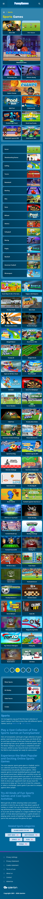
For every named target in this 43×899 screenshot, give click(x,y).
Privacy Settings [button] (11, 857)
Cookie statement (12, 865)
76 (36, 835)
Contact (9, 877)
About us (9, 873)
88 (19, 839)
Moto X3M (15, 723)
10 (36, 670)
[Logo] (21, 3)
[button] (39, 3)
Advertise (9, 881)
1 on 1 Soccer (26, 723)
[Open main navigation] (3, 3)
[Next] (12, 670)
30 (32, 839)
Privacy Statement (12, 861)
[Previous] (6, 670)
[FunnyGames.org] (4, 12)
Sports (10, 12)
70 (26, 844)
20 (17, 835)
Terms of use (10, 869)
